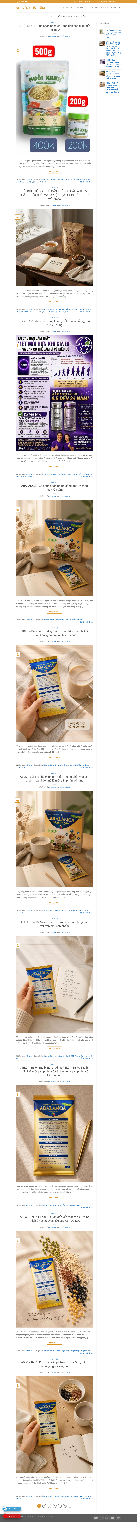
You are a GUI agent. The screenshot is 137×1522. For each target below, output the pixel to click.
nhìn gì (89, 1496)
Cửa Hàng (70, 8)
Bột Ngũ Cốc (82, 8)
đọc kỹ (52, 620)
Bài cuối (53, 765)
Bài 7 (52, 1496)
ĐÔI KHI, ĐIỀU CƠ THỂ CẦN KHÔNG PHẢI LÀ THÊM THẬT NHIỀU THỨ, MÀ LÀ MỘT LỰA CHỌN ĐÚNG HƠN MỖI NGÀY (54, 195)
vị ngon (18, 1498)
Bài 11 (52, 910)
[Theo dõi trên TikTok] (88, 2)
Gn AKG (53, 474)
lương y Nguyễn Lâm (63, 179)
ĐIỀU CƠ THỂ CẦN (65, 309)
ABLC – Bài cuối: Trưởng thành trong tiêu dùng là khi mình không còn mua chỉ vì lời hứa (113, 88)
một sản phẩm (60, 1056)
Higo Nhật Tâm (73, 474)
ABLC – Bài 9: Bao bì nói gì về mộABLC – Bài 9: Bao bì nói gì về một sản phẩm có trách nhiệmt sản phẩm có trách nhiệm (54, 1071)
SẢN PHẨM (72, 620)
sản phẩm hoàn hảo (74, 910)
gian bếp (46, 179)
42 (65, 1506)
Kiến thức (94, 8)
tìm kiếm (23, 913)
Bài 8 (52, 1351)
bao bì (56, 1205)
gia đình (57, 1496)
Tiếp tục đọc (54, 172)
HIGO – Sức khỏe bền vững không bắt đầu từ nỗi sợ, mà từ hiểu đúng (113, 63)
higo (65, 474)
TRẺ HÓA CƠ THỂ (26, 476)
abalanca (46, 620)
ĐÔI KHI (74, 309)
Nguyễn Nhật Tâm (30, 8)
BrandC (53, 1516)
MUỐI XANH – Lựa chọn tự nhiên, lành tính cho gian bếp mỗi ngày (113, 33)
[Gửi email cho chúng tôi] (90, 2)
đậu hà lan (57, 1351)
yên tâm (79, 620)
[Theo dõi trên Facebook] (85, 2)
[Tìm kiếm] (120, 8)
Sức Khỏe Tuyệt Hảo (40, 182)
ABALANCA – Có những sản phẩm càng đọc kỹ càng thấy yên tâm (113, 75)
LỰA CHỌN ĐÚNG (22, 312)
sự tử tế (81, 1056)
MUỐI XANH (75, 179)
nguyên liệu (66, 1351)
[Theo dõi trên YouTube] (94, 2)
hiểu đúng (60, 474)
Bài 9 (52, 1205)
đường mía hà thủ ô (84, 309)
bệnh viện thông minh (50, 309)
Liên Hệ (80, 2)
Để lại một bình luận (86, 182)
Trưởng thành (20, 767)
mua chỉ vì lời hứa (62, 765)
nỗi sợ (81, 474)
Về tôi (74, 2)
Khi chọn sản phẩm (67, 1496)
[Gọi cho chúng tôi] (92, 2)
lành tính (53, 179)
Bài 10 (52, 1056)
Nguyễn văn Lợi (64, 36)
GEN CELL (46, 474)
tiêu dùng (85, 765)
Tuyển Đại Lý (104, 8)
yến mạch (86, 1351)
